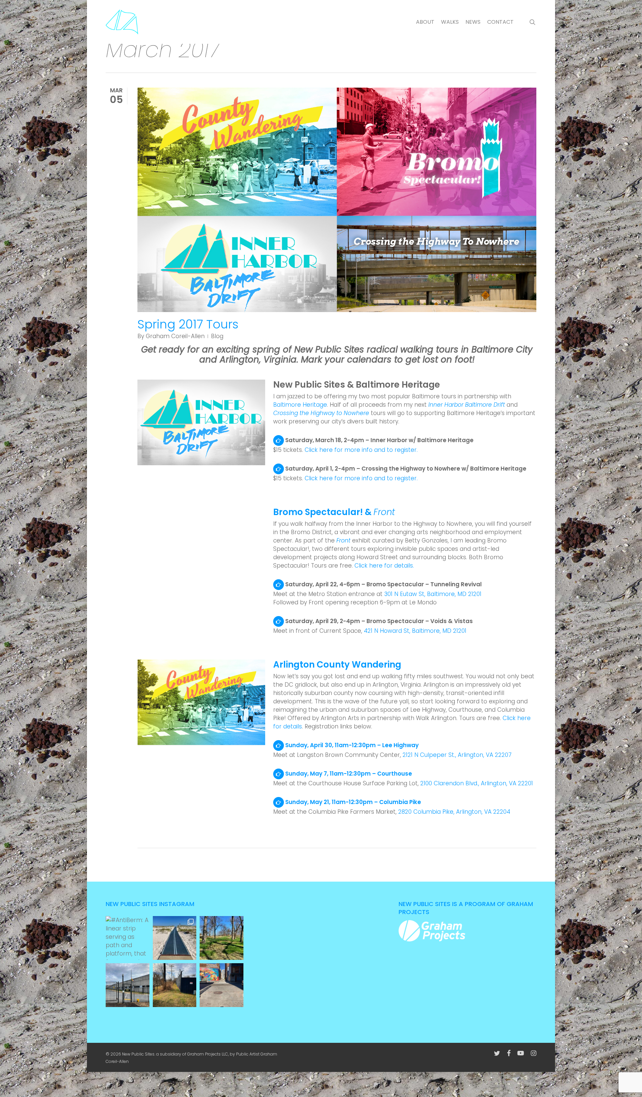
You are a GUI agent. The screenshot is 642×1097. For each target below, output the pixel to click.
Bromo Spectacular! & (334, 512)
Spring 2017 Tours (187, 324)
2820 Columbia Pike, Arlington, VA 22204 (454, 812)
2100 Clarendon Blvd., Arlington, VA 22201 (476, 783)
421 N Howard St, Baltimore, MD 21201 (415, 631)
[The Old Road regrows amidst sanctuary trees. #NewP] (221, 938)
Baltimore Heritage (300, 405)
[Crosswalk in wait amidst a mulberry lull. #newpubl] (221, 985)
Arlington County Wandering (337, 665)
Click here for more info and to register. (361, 450)
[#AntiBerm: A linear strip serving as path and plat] (127, 938)
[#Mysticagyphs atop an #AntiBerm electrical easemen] (175, 985)
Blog (217, 336)
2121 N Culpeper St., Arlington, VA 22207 (457, 755)
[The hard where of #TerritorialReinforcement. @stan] (127, 985)
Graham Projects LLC (207, 1054)
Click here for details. (384, 566)
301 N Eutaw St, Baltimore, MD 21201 (432, 594)
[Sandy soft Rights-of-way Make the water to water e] (175, 938)
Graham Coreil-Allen (175, 336)
